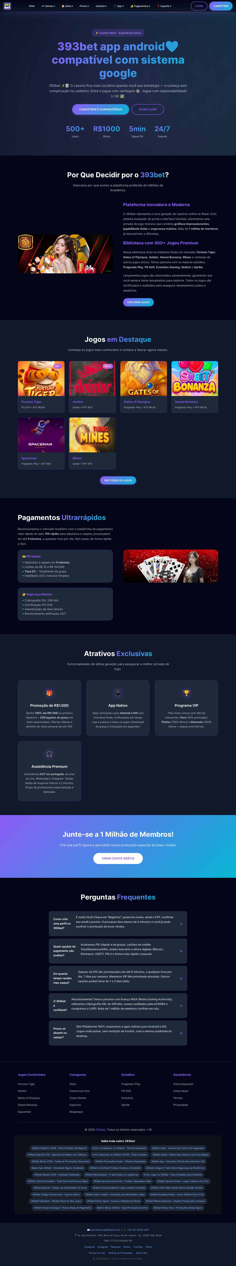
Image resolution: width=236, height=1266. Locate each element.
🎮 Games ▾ (48, 6)
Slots (73, 1084)
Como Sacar (180, 1091)
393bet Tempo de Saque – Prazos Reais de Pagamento (62, 1208)
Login (199, 5)
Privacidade (180, 1104)
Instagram (102, 1246)
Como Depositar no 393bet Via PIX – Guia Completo (119, 1154)
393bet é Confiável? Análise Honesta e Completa (114, 1168)
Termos (178, 1098)
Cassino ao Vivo (79, 1091)
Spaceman (24, 1111)
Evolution (127, 1098)
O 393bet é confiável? (113, 1004)
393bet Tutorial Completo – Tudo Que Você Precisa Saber (58, 1181)
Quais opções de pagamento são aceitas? (108, 950)
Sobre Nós (141, 1253)
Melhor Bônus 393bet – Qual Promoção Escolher (122, 1208)
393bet (100, 1129)
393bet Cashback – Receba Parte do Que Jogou (56, 1201)
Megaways (76, 1111)
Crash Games (78, 1098)
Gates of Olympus (29, 1098)
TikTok (148, 1246)
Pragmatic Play (130, 1084)
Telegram (115, 1246)
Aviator (22, 1091)
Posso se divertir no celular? (112, 1032)
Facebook (89, 1246)
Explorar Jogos (138, 302)
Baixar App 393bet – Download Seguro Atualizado (58, 1168)
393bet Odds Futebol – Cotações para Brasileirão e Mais (115, 1194)
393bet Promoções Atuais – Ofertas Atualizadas (120, 1161)
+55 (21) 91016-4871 (138, 1229)
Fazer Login (148, 109)
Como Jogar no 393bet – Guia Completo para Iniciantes (173, 1174)
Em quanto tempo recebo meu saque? (112, 977)
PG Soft (126, 1091)
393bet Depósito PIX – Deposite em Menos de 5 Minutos (57, 1154)
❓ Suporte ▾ (164, 6)
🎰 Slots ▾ (67, 6)
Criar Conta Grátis (118, 858)
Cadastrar (220, 5)
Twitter (127, 1246)
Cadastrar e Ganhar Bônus (100, 109)
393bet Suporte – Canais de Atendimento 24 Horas (60, 1187)
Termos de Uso (97, 1253)
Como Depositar (183, 1084)
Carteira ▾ (101, 6)
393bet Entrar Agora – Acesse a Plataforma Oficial (113, 1201)
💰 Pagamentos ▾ (140, 6)
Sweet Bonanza (27, 1104)
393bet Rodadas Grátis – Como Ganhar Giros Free (177, 1194)
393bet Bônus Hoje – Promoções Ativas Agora (177, 1208)
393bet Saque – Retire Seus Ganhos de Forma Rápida (181, 1154)
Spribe (125, 1104)
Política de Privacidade (120, 1253)
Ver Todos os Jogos (118, 480)
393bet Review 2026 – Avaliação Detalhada (56, 1174)
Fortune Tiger (26, 1084)
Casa (32, 5)
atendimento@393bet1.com (105, 1229)
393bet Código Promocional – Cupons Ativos (56, 1194)
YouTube (138, 1246)
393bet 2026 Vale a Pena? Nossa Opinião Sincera (177, 1187)
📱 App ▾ (119, 6)
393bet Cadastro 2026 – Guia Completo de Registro (59, 1148)
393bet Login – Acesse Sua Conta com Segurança (178, 1148)
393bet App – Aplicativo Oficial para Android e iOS (178, 1161)
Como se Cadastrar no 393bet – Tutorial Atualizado (119, 1148)
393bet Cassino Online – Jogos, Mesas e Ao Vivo (183, 1181)
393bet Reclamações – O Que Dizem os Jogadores (111, 1174)
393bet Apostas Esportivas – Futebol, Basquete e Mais (122, 1181)
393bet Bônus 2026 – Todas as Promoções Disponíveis (61, 1161)
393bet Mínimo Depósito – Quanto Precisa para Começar (175, 1201)
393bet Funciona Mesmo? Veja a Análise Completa (119, 1187)
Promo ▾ (84, 6)
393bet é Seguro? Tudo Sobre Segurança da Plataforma (175, 1168)
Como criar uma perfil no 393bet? (113, 922)
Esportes (75, 1104)
